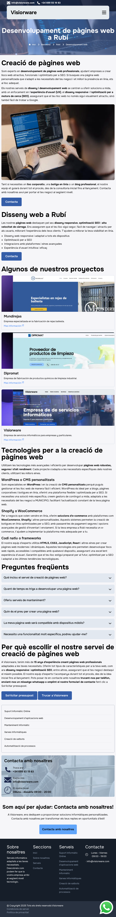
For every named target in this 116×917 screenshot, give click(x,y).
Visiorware (24, 12)
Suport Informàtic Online (17, 711)
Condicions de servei (18, 909)
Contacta (11, 202)
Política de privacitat (18, 912)
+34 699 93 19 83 (51, 2)
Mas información (12, 325)
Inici (34, 44)
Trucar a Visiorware (55, 695)
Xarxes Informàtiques (15, 732)
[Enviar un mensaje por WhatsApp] (106, 907)
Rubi (58, 44)
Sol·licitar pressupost (19, 695)
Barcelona (46, 44)
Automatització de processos (19, 745)
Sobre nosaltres (41, 857)
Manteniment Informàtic (16, 725)
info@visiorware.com (23, 2)
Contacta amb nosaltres (58, 829)
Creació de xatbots (14, 739)
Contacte (38, 868)
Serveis (37, 863)
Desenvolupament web (76, 44)
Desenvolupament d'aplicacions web (23, 718)
